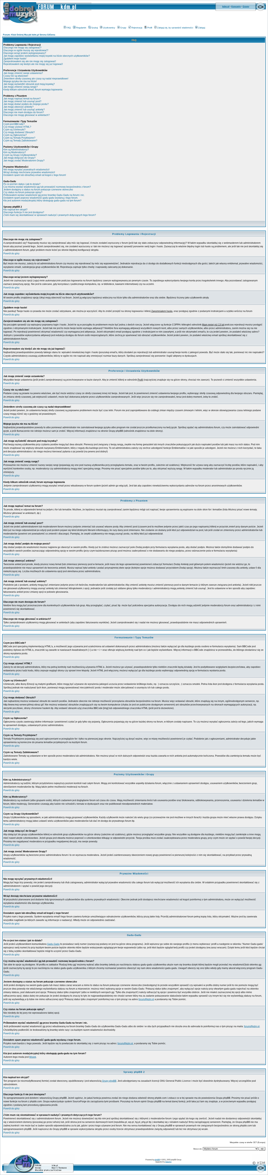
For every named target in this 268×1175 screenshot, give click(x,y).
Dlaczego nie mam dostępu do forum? (23, 112)
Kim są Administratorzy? (16, 149)
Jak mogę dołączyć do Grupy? (19, 157)
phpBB (157, 1160)
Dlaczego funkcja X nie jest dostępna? (23, 212)
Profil (149, 27)
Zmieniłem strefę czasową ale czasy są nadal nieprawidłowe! (35, 78)
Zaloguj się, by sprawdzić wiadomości (175, 27)
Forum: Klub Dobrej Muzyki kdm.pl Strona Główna (29, 35)
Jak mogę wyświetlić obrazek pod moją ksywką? (29, 84)
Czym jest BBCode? (14, 124)
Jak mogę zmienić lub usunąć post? (22, 101)
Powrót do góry (11, 253)
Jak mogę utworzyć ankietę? (18, 106)
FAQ (69, 27)
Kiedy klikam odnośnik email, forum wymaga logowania (32, 89)
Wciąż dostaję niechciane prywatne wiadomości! (29, 172)
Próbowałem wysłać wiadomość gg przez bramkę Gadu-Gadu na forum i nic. (44, 195)
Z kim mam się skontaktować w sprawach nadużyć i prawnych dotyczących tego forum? (49, 215)
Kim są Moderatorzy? (14, 152)
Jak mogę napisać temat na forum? (22, 98)
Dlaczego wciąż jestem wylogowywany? (24, 53)
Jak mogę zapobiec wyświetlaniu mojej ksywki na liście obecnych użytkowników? (46, 56)
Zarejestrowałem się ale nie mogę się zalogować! (29, 61)
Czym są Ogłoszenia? (15, 135)
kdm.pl (225, 6)
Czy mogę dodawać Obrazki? (19, 132)
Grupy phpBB (109, 1081)
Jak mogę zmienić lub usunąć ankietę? (24, 109)
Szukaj (94, 27)
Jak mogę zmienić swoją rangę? (20, 86)
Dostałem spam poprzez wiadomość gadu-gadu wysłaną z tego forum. (40, 197)
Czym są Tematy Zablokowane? (20, 140)
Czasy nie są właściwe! (15, 76)
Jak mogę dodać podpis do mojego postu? (26, 104)
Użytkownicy (109, 27)
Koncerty (236, 6)
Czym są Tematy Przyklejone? (19, 137)
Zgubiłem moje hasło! (14, 58)
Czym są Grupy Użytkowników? (20, 155)
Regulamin (81, 27)
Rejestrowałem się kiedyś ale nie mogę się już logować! (33, 64)
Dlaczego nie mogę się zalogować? (22, 47)
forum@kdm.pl (146, 999)
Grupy (246, 6)
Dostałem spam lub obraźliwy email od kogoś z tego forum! (34, 175)
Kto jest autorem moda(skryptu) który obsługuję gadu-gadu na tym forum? (42, 200)
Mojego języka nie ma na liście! (20, 81)
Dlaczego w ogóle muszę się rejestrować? (25, 50)
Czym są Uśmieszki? (14, 129)
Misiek (32, 1057)
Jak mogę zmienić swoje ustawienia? (23, 73)
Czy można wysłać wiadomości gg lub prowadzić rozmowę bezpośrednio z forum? (47, 186)
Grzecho (168, 1162)
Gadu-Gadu (53, 944)
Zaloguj (201, 27)
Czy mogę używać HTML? (17, 126)
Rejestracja (136, 27)
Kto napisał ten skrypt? (15, 209)
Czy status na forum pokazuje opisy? (22, 192)
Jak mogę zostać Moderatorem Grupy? (24, 160)
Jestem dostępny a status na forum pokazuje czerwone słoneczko (38, 189)
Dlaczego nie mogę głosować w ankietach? (26, 115)
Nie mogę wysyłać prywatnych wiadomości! (26, 169)
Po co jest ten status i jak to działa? (21, 184)
